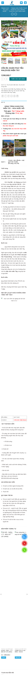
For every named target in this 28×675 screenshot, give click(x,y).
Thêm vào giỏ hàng (18, 79)
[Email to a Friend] (11, 96)
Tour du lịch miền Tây (19, 90)
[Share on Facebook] (5, 96)
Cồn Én (5, 89)
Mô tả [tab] (3, 102)
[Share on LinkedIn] (17, 96)
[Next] (24, 38)
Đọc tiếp (18, 657)
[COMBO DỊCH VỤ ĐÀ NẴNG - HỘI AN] (21, 589)
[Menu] (2, 2)
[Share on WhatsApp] (2, 96)
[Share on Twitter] (8, 96)
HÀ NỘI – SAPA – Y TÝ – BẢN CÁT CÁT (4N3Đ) (7, 651)
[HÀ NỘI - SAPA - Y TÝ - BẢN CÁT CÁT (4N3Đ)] (7, 589)
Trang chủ (5, 8)
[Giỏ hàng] (25, 2)
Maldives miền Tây (21, 89)
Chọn (3, 657)
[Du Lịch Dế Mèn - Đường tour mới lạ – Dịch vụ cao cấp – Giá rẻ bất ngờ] (12, 2)
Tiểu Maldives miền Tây (7, 90)
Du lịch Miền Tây (12, 89)
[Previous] (3, 38)
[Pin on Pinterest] (14, 96)
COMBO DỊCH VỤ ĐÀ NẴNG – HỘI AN (20, 651)
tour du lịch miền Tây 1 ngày (8, 92)
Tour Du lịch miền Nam (17, 11)
